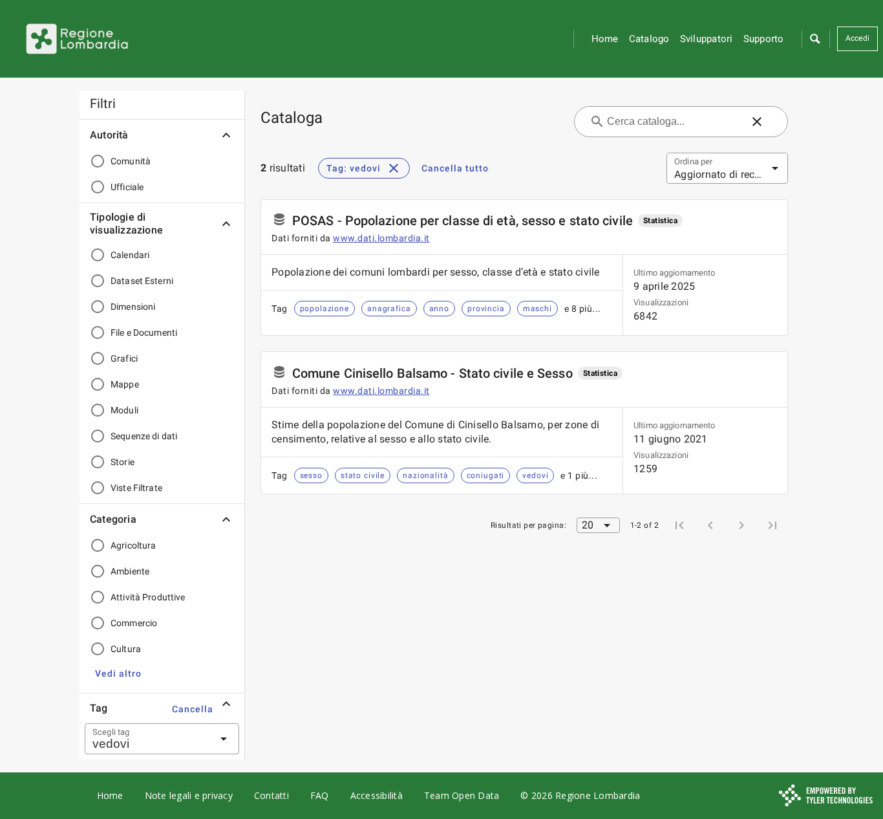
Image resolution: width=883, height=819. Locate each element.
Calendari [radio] (130, 255)
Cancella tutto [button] (455, 168)
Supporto (763, 39)
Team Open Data (462, 795)
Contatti (271, 795)
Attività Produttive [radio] (148, 597)
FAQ (319, 795)
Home (605, 39)
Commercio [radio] (134, 623)
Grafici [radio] (124, 358)
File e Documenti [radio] (144, 332)
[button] (814, 39)
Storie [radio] (122, 462)
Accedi (858, 38)
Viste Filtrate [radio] (136, 488)
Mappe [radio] (125, 384)
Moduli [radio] (124, 410)
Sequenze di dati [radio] (144, 436)
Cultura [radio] (126, 649)
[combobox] (146, 738)
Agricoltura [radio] (133, 545)
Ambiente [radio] (130, 571)
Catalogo (649, 39)
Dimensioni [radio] (133, 306)
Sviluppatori (706, 39)
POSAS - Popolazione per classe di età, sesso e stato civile (462, 220)
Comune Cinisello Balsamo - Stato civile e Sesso (432, 373)
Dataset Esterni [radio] (142, 281)
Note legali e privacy (189, 795)
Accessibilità (376, 795)
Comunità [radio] (131, 161)
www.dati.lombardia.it (381, 238)
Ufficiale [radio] (127, 187)
